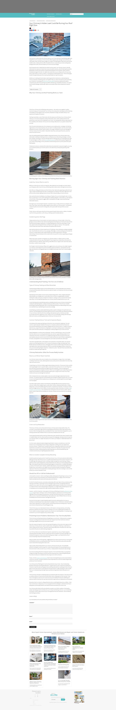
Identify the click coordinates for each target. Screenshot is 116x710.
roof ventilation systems (50, 140)
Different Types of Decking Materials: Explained (35, 682)
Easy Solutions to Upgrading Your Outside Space (77, 648)
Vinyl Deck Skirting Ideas (63, 664)
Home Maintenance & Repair (40, 20)
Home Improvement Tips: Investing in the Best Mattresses (35, 665)
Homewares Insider (32, 14)
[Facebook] (35, 695)
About (34, 701)
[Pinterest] (37, 696)
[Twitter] (37, 695)
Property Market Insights (51, 16)
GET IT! (63, 699)
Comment (31, 602)
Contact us (34, 703)
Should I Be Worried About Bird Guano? (78, 665)
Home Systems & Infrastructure (50, 20)
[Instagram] (35, 696)
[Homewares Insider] (36, 692)
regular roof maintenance (42, 558)
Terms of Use (59, 702)
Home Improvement (32, 20)
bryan (34, 28)
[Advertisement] (58, 6)
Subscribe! (79, 699)
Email (31, 621)
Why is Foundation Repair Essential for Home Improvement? (64, 648)
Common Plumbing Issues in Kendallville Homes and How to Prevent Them (50, 647)
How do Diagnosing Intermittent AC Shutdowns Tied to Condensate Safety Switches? (50, 664)
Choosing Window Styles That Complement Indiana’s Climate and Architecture (36, 647)
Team (33, 702)
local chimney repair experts (48, 81)
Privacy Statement (64, 702)
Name (31, 616)
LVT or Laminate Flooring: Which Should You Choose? (64, 681)
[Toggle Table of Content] (40, 89)
